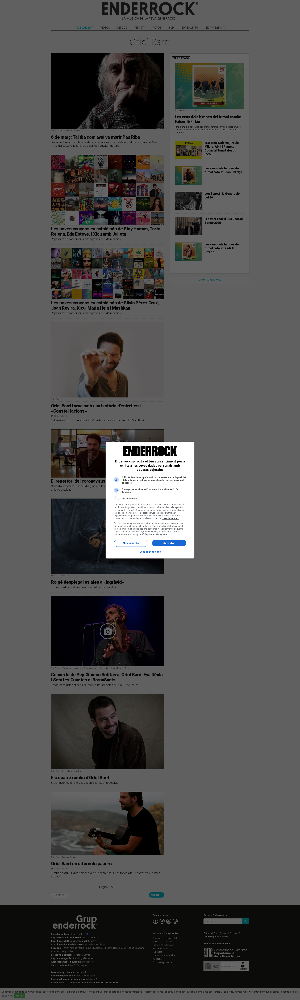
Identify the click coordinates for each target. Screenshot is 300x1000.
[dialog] (150, 500)
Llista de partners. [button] (170, 518)
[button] (150, 498)
